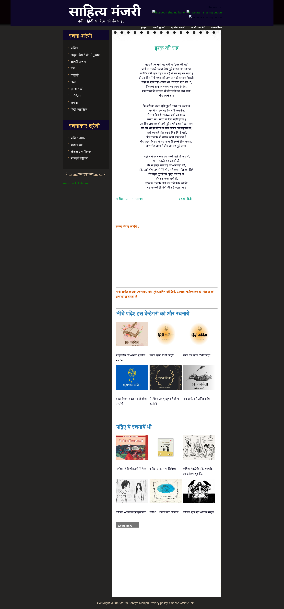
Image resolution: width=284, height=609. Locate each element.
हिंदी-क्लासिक (79, 109)
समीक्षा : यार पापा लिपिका (163, 468)
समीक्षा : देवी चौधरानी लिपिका (131, 468)
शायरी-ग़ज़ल (78, 62)
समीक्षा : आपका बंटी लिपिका (164, 512)
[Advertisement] (167, 263)
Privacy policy (159, 603)
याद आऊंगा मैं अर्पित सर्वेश (196, 398)
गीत (73, 68)
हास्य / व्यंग (77, 89)
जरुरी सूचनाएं (158, 27)
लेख (73, 82)
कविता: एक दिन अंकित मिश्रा (198, 512)
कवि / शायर (78, 138)
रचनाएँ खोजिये (79, 158)
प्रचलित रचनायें (177, 27)
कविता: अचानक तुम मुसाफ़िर (131, 512)
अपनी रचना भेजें (197, 27)
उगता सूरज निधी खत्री (162, 355)
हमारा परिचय (216, 27)
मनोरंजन (76, 96)
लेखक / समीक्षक (81, 152)
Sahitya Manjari (139, 603)
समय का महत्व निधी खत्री (196, 355)
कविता (75, 48)
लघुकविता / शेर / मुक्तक (86, 55)
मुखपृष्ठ (143, 27)
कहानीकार (77, 145)
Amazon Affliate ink (75, 183)
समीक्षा (75, 102)
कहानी (75, 75)
